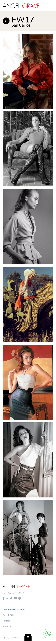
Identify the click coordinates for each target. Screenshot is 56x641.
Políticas (6, 621)
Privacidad (7, 626)
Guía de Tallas (9, 615)
